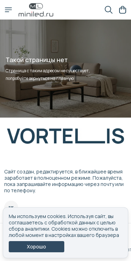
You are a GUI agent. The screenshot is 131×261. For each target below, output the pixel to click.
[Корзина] (122, 10)
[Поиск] (108, 10)
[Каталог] (8, 10)
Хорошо (36, 246)
